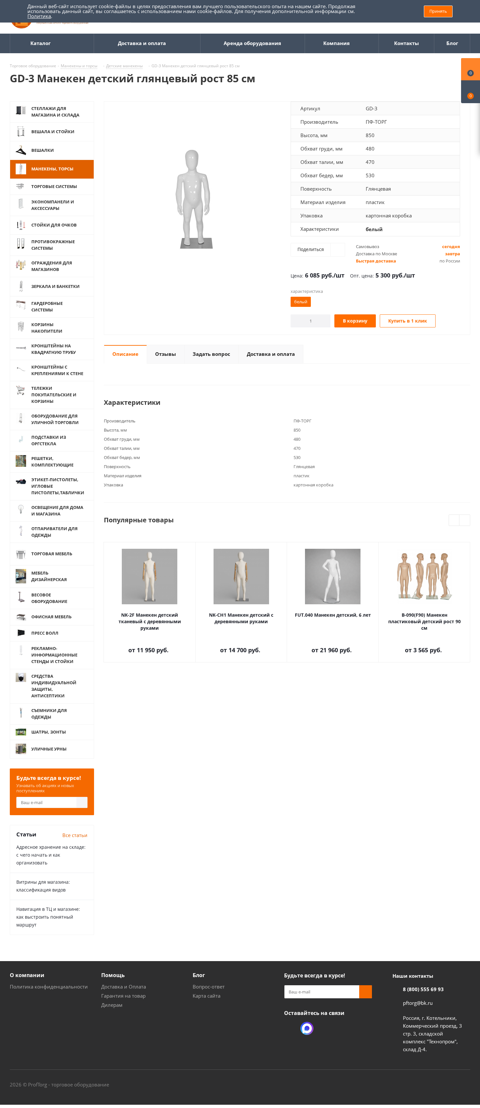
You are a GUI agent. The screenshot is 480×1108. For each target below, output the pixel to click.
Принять (438, 11)
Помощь (113, 975)
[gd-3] (196, 192)
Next (464, 520)
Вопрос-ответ (209, 986)
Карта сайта (206, 995)
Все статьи (75, 835)
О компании (27, 975)
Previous (454, 520)
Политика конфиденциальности (49, 986)
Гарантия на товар (123, 995)
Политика (39, 16)
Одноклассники (290, 1028)
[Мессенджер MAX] (306, 1028)
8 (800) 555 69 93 (423, 989)
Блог (199, 975)
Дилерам (111, 1005)
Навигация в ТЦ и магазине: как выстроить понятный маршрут (48, 917)
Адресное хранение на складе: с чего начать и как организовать (51, 855)
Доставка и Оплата (123, 986)
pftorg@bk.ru (418, 1003)
